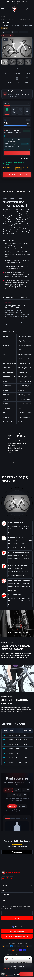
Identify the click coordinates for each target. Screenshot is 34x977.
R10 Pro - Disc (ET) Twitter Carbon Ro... (16, 19)
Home (3, 16)
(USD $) (17, 926)
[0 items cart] (31, 9)
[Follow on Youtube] (11, 878)
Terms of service (22, 943)
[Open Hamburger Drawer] (2, 9)
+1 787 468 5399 (18, 931)
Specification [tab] (8, 191)
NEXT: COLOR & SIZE (16, 153)
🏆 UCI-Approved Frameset (16, 168)
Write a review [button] (17, 852)
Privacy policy (11, 943)
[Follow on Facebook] (3, 878)
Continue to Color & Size (18, 174)
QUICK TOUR (8, 35)
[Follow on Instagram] (7, 878)
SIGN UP (17, 918)
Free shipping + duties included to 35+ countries (15, 163)
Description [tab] (21, 191)
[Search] (27, 9)
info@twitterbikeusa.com (18, 936)
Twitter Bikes (14, 955)
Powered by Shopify (23, 954)
